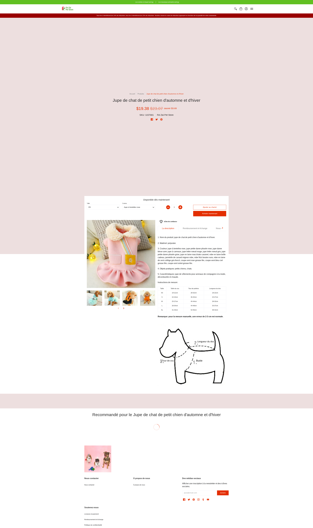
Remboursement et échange (93, 519)
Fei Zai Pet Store (165, 115)
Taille (88, 203)
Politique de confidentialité (93, 525)
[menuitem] (235, 8)
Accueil (132, 94)
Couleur (124, 203)
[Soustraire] (168, 207)
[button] (235, 8)
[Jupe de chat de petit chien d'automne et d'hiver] (121, 254)
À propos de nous (139, 485)
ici (152, 2)
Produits (141, 94)
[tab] (168, 228)
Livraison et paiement (91, 514)
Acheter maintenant (209, 213)
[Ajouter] (180, 207)
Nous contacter (89, 485)
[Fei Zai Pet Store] (68, 8)
